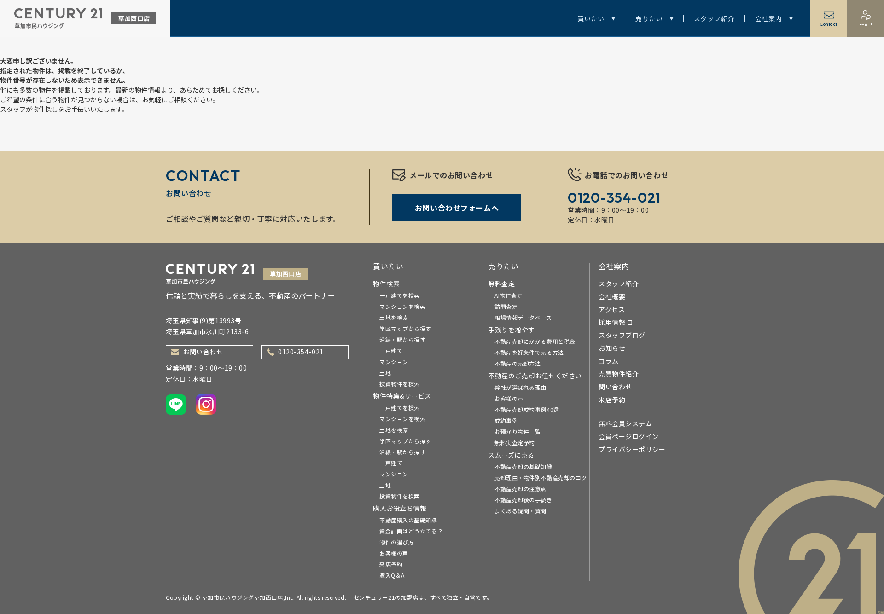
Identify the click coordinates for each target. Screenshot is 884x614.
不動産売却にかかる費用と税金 (535, 341)
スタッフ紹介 (714, 18)
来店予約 (390, 564)
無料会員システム (625, 423)
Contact (828, 24)
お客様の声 (393, 553)
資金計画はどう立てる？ (411, 531)
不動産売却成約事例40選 (526, 409)
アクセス (612, 309)
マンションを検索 (402, 306)
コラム (609, 360)
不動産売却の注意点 (520, 488)
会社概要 (612, 296)
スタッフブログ (622, 335)
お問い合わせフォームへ (457, 207)
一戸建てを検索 (399, 295)
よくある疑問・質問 (520, 511)
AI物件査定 (508, 295)
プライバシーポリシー (632, 449)
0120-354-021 (301, 351)
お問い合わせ (203, 351)
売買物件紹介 (619, 373)
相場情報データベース (523, 317)
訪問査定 (506, 306)
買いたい (591, 18)
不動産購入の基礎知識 (408, 520)
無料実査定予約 (514, 442)
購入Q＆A (392, 575)
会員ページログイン (629, 436)
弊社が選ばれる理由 (520, 387)
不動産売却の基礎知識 (523, 466)
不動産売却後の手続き (523, 500)
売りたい (649, 18)
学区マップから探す (405, 328)
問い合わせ (615, 386)
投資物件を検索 (399, 384)
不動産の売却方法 (517, 363)
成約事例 (506, 420)
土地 (385, 373)
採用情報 (612, 322)
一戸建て (390, 350)
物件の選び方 (396, 542)
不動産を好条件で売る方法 (529, 352)
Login (865, 23)
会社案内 (768, 18)
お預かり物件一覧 (517, 431)
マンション (393, 361)
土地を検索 (393, 317)
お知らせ (612, 348)
